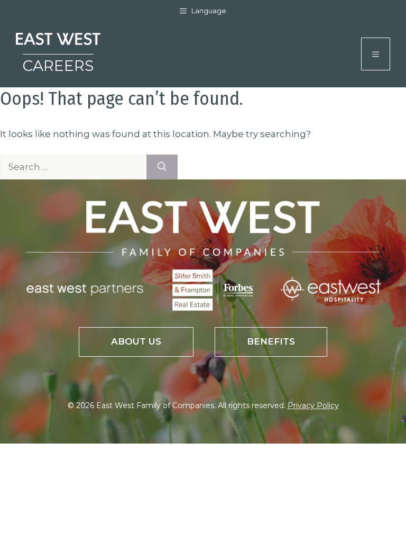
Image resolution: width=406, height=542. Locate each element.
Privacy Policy (313, 405)
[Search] (162, 167)
